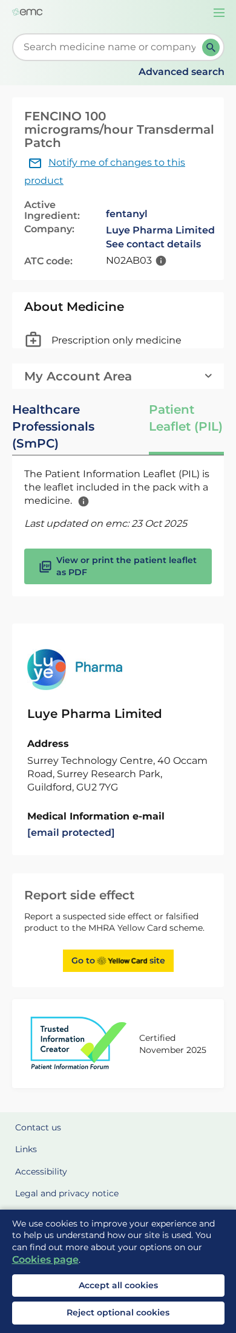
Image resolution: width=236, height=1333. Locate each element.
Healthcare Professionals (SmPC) (53, 426)
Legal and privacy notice (67, 1193)
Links (26, 1149)
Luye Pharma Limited (160, 230)
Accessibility (41, 1171)
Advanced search (182, 71)
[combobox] (109, 47)
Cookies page (45, 1259)
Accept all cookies (118, 1285)
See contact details (153, 244)
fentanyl (127, 214)
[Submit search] (211, 47)
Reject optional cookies (118, 1312)
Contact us (38, 1127)
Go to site (118, 960)
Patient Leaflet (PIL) (186, 418)
